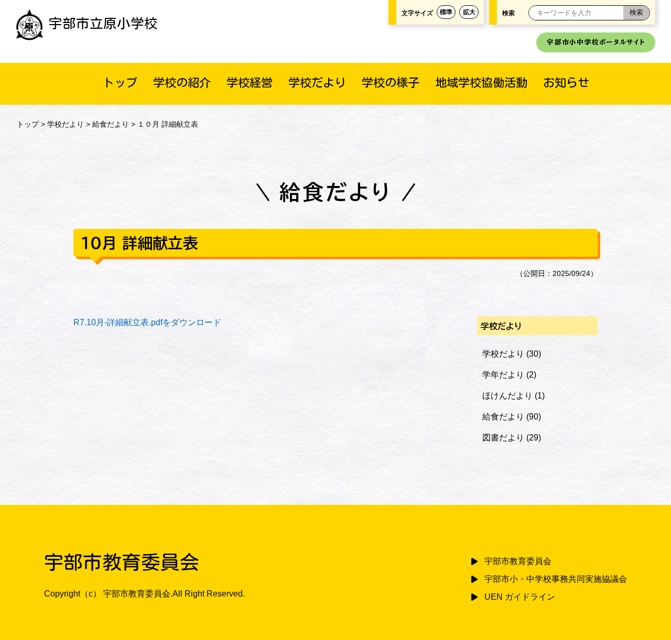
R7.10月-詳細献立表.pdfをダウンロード (147, 322)
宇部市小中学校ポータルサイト (596, 42)
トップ (120, 82)
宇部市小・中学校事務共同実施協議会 (555, 579)
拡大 (469, 12)
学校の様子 (390, 82)
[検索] (636, 13)
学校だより (317, 82)
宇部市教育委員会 (517, 561)
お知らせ (566, 82)
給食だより (110, 124)
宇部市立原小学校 (103, 23)
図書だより (503, 437)
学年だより (503, 374)
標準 (446, 12)
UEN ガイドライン (519, 596)
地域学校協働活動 (481, 82)
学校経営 (249, 82)
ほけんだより (507, 395)
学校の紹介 (182, 82)
